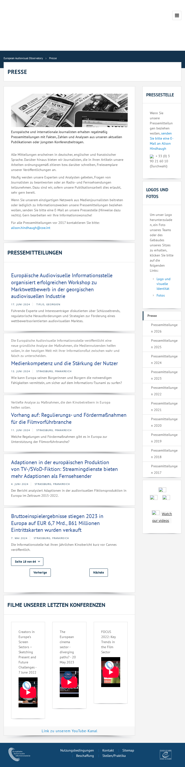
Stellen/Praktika (114, 755)
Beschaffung (85, 755)
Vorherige (40, 572)
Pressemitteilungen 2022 (164, 390)
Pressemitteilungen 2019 (164, 438)
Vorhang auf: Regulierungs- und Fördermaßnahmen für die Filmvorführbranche (68, 418)
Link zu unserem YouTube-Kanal (69, 731)
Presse (152, 315)
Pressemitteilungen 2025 (164, 343)
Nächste (98, 572)
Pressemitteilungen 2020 (164, 422)
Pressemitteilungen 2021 (164, 406)
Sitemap (128, 750)
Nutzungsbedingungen (77, 750)
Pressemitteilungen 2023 (164, 375)
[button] (27, 561)
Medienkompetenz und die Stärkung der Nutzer (64, 363)
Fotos (161, 295)
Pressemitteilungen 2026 (164, 328)
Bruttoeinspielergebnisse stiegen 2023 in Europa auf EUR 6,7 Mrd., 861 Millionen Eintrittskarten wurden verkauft (57, 523)
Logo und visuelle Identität (164, 284)
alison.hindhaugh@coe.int (30, 228)
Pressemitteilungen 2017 (164, 469)
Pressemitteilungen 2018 (164, 453)
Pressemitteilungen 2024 (164, 359)
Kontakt (108, 750)
